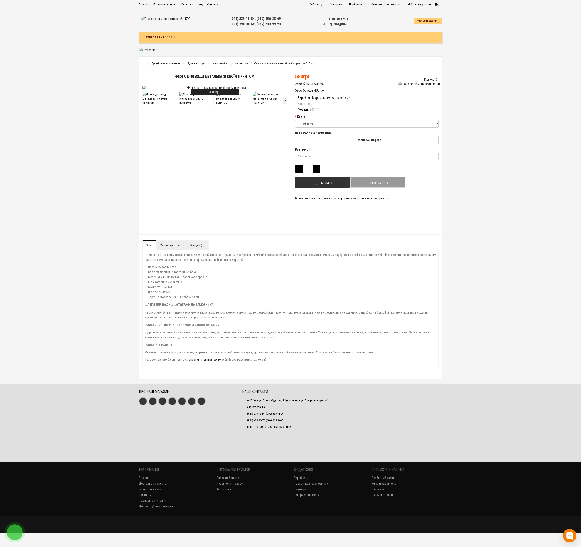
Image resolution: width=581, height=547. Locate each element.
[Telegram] (182, 401)
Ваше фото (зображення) (313, 133)
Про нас (144, 4)
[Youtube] (162, 401)
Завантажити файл (368, 140)
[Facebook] (143, 401)
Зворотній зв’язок (229, 478)
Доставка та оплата (165, 4)
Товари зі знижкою (306, 495)
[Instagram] (153, 401)
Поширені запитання (152, 500)
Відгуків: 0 (431, 79)
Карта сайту (225, 489)
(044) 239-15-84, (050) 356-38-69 (255, 19)
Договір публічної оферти (156, 506)
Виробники (301, 478)
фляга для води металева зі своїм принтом (360, 198)
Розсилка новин (382, 495)
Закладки (378, 489)
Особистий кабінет (384, 478)
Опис (149, 245)
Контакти (212, 4)
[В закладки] (326, 169)
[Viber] (192, 401)
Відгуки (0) (197, 245)
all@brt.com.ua (256, 407)
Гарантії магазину (192, 4)
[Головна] (143, 63)
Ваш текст (302, 149)
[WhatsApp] (172, 401)
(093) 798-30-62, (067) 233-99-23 (255, 24)
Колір (301, 117)
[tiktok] (201, 401)
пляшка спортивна (317, 198)
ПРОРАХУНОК (379, 183)
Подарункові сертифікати (311, 483)
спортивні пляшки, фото (205, 359)
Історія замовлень (384, 483)
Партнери (300, 489)
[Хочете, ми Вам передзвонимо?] (15, 532)
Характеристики (171, 245)
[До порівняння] (334, 169)
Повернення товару (230, 483)
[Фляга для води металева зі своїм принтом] (214, 88)
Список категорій (160, 37)
